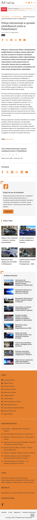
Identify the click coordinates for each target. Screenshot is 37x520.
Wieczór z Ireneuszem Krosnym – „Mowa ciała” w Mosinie (19, 438)
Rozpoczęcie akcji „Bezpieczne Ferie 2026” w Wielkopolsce (9, 262)
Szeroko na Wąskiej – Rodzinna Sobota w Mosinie (19, 453)
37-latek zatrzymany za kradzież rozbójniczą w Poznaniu (26, 240)
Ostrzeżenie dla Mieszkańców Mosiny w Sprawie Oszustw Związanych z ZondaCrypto (24, 282)
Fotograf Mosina (9, 395)
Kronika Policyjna (16, 16)
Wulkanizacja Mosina (10, 404)
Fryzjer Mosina (8, 398)
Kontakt (32, 493)
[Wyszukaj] (31, 3)
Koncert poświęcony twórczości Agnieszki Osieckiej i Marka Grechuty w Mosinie (17, 457)
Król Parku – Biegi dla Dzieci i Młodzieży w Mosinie (17, 430)
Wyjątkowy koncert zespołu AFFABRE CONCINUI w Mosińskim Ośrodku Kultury (19, 443)
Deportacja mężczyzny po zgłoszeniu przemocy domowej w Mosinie (23, 291)
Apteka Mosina (8, 383)
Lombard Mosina (9, 386)
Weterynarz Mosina (10, 392)
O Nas (10, 512)
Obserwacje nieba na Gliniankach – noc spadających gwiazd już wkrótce (16, 462)
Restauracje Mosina (10, 411)
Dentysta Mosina (9, 380)
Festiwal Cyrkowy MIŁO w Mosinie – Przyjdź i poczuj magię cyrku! (18, 448)
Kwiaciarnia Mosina (10, 389)
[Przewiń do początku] (32, 515)
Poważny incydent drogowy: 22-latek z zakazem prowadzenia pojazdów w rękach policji (23, 317)
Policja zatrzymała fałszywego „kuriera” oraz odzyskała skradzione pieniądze (23, 335)
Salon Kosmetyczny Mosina (12, 401)
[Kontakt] (28, 2)
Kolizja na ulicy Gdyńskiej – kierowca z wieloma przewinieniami (9, 240)
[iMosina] (7, 2)
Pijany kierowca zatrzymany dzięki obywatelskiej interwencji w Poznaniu (24, 361)
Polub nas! (8, 211)
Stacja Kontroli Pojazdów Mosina (14, 408)
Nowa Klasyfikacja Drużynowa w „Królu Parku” (18, 434)
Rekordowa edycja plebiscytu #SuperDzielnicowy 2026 (23, 326)
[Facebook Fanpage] (26, 2)
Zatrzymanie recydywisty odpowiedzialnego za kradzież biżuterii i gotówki (23, 308)
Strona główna (5, 16)
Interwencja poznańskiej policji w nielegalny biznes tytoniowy (23, 344)
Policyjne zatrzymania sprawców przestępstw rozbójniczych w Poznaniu (23, 353)
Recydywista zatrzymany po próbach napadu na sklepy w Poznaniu (24, 300)
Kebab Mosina (8, 414)
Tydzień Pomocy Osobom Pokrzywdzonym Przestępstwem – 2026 (27, 262)
